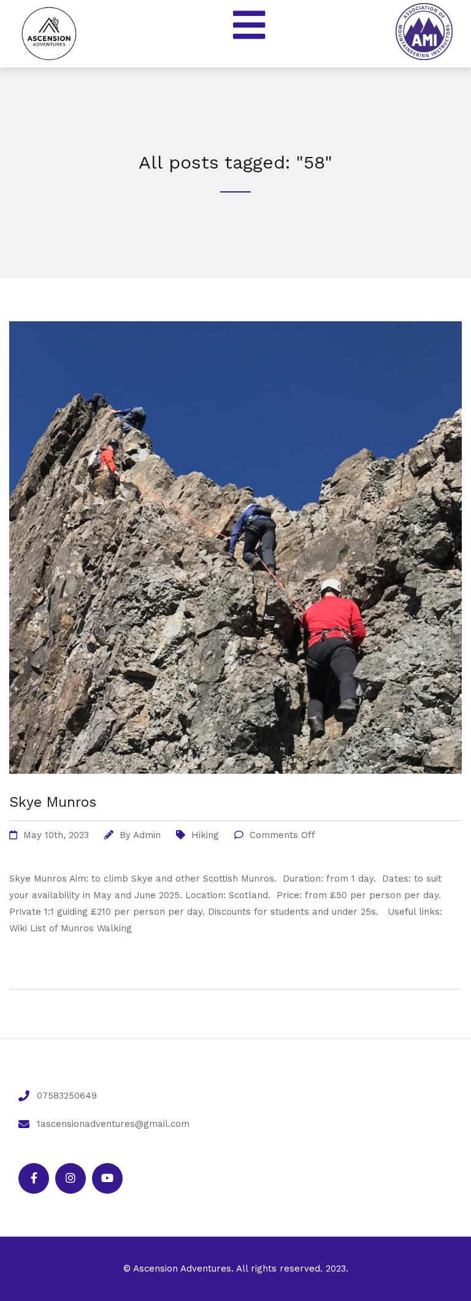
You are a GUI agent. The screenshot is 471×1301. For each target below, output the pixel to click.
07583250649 (67, 1095)
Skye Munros (52, 802)
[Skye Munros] (235, 789)
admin (147, 835)
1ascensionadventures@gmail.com (113, 1123)
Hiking (205, 835)
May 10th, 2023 (56, 835)
